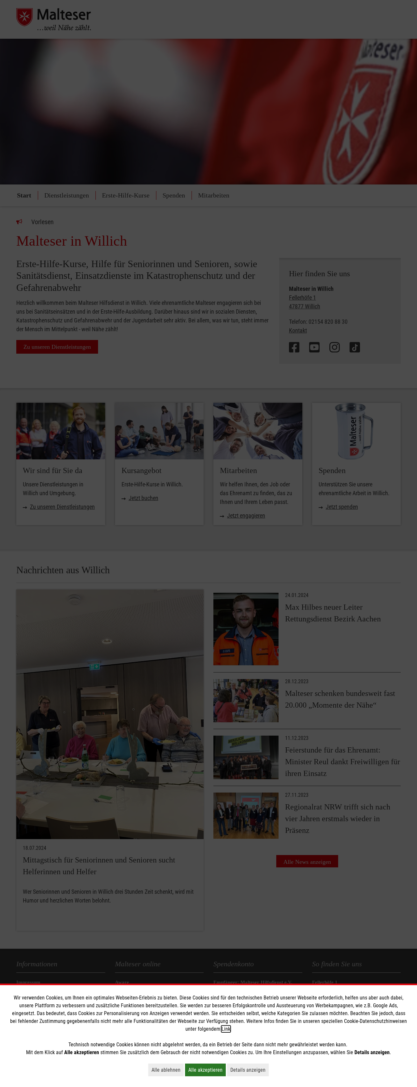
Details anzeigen (249, 1070)
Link (226, 1029)
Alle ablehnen (167, 1070)
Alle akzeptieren (207, 1070)
